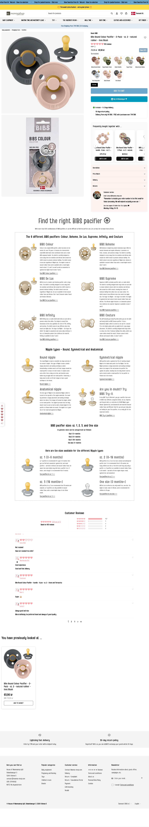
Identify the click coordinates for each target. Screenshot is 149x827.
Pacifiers (24, 30)
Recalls (67, 790)
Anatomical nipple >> (47, 413)
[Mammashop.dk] (15, 13)
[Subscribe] (140, 778)
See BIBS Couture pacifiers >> (109, 339)
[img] (26, 540)
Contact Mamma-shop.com (73, 770)
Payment (67, 784)
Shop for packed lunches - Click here (46, 2)
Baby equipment (6, 30)
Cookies (90, 784)
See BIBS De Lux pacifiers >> (49, 300)
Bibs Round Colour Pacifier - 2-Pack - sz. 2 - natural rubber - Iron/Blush (17, 686)
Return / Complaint (71, 777)
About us (91, 777)
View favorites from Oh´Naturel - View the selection (81, 2)
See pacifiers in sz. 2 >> (107, 477)
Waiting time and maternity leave (32, 20)
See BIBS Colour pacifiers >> (49, 273)
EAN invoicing (69, 787)
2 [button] (71, 622)
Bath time (102, 20)
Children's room (46, 780)
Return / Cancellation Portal (74, 780)
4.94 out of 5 (56, 522)
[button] (126, 13)
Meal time (88, 20)
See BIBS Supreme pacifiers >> (109, 310)
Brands (44, 784)
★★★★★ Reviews (95, 770)
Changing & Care (16, 30)
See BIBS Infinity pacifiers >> (49, 339)
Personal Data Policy (94, 780)
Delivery (67, 773)
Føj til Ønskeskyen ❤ (120, 99)
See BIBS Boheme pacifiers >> (109, 268)
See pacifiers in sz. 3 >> (47, 496)
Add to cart (103, 159)
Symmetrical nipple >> (107, 379)
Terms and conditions (95, 773)
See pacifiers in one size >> (108, 494)
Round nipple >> (45, 384)
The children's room (70, 20)
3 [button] (74, 622)
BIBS (96, 33)
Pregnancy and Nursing (49, 773)
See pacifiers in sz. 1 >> (47, 474)
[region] (119, 146)
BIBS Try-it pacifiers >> (107, 415)
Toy (53, 20)
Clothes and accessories (122, 20)
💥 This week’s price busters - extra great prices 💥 (74, 7)
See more (94, 84)
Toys (43, 777)
